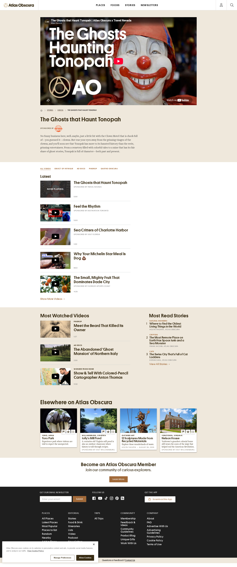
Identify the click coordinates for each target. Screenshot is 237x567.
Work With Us (128, 543)
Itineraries (74, 526)
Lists (70, 530)
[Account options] (221, 5)
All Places (48, 518)
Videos (60, 110)
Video (72, 534)
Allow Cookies (85, 558)
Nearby (46, 537)
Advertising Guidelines (154, 531)
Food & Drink (75, 522)
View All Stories (158, 364)
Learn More (118, 479)
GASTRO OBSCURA (109, 169)
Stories (50, 110)
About (150, 518)
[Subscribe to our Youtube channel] (100, 498)
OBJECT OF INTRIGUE (63, 169)
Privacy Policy (155, 536)
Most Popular (49, 526)
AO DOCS (81, 169)
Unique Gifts (128, 539)
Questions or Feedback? (118, 560)
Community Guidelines (127, 530)
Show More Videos (51, 299)
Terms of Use (154, 544)
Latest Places (50, 522)
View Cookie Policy (35, 551)
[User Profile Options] (221, 5)
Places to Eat (49, 530)
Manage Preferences (62, 558)
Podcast (73, 537)
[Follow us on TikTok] (106, 499)
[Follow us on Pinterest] (117, 498)
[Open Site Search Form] (232, 5)
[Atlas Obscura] (19, 5)
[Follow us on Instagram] (111, 498)
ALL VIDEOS (45, 169)
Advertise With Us (157, 526)
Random (47, 534)
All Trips (99, 518)
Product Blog (128, 535)
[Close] (94, 544)
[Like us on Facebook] (94, 498)
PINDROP (93, 169)
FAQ (149, 522)
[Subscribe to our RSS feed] (122, 498)
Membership (128, 518)
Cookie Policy (155, 540)
